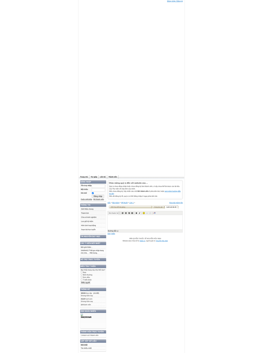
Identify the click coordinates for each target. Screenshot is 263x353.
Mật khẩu (84, 189)
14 (82, 305)
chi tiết (96, 293)
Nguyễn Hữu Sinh (162, 241)
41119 (83, 299)
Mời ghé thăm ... (87, 247)
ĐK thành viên (98, 199)
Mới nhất (84, 345)
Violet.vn (142, 241)
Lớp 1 (131, 203)
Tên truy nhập (86, 185)
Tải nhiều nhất (86, 348)
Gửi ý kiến (111, 234)
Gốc (109, 203)
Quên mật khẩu (86, 199)
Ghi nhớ (84, 193)
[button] (122, 213)
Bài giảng (115, 203)
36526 (83, 293)
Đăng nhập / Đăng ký (175, 1)
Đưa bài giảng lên (176, 203)
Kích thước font (113, 213)
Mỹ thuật (124, 203)
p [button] (117, 231)
